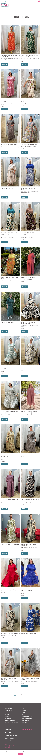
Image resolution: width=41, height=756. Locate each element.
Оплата (6, 712)
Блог (22, 714)
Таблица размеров (8, 708)
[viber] (31, 729)
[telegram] (27, 729)
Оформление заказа (8, 710)
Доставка (6, 714)
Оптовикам (6, 716)
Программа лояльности (9, 720)
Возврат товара (7, 718)
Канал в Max (24, 722)
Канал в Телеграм (25, 720)
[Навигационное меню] (2, 9)
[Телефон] (22, 729)
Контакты (24, 710)
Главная (5, 11)
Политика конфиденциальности (11, 722)
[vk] (24, 729)
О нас (23, 708)
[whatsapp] (29, 729)
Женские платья (12, 11)
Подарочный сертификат (27, 716)
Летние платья (19, 11)
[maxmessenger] (25, 729)
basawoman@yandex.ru (9, 739)
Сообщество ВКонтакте (27, 718)
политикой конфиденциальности (30, 751)
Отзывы (23, 712)
